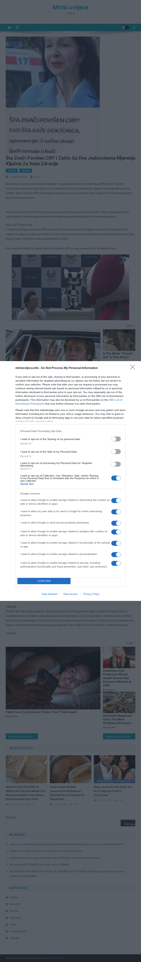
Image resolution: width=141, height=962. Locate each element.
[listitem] (70, 431)
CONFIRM (44, 581)
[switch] (116, 439)
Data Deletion (50, 594)
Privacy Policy (91, 594)
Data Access (70, 594)
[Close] (133, 368)
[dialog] (70, 481)
